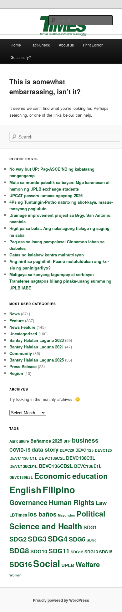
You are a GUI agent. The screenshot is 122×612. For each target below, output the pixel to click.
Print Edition (93, 44)
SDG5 (77, 539)
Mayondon (66, 515)
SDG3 (37, 539)
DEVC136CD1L (23, 466)
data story (45, 449)
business (85, 440)
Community (20, 353)
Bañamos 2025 (46, 440)
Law (101, 502)
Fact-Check (40, 44)
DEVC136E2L (21, 477)
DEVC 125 (84, 450)
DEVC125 (103, 450)
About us (66, 44)
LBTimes (18, 515)
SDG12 (77, 552)
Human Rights (71, 502)
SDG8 (19, 550)
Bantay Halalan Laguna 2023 (36, 340)
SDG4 (58, 538)
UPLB (67, 565)
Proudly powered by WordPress (61, 600)
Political (91, 513)
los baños (42, 514)
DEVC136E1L (88, 466)
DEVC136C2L (51, 458)
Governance (28, 502)
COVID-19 (19, 449)
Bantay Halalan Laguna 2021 (36, 347)
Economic (52, 475)
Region (16, 373)
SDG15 (105, 552)
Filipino (59, 489)
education (90, 475)
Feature (16, 320)
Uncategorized (23, 334)
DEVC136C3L (80, 457)
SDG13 (91, 552)
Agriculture (19, 441)
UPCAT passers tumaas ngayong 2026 (46, 195)
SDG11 (58, 550)
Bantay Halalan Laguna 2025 (36, 360)
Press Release (23, 366)
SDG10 (38, 551)
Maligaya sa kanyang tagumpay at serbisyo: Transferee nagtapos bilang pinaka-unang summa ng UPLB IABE (60, 280)
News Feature (22, 327)
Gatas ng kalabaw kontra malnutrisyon (46, 255)
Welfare (87, 564)
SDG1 (90, 527)
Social (46, 563)
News (14, 314)
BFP (67, 441)
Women (15, 575)
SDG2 (18, 538)
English (25, 489)
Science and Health (45, 526)
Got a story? (21, 57)
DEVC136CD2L (56, 465)
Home (16, 44)
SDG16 (20, 564)
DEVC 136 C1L (23, 458)
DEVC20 (67, 450)
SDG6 (91, 539)
